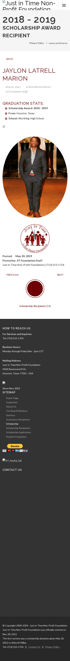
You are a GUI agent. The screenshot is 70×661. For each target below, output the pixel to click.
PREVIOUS (12, 274)
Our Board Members (17, 410)
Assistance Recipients (18, 419)
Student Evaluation (16, 436)
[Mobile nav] (64, 5)
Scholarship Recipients (33, 306)
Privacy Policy (52, 647)
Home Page (12, 398)
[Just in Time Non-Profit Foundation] (30, 5)
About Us (11, 406)
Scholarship (12, 423)
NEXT (60, 274)
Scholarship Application (18, 432)
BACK (9, 58)
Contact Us (34, 647)
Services (10, 415)
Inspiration (12, 402)
